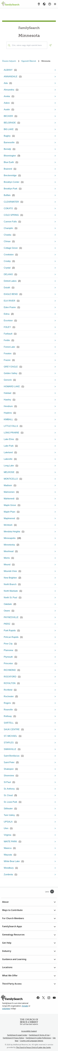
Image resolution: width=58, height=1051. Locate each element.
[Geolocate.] (50, 45)
